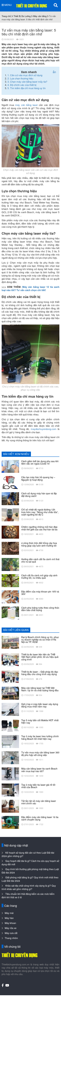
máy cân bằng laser (26, 105)
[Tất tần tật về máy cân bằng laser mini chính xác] (10, 806)
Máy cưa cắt (11, 933)
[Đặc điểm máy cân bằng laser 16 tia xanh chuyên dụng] (10, 822)
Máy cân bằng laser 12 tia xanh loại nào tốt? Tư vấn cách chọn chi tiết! (30, 288)
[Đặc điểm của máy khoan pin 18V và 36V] (10, 596)
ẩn (54, 72)
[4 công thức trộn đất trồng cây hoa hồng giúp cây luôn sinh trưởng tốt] (10, 548)
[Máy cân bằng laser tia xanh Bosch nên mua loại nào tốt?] (10, 773)
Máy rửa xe (10, 928)
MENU (8, 4)
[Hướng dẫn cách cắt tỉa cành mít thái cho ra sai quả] (10, 564)
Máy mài (9, 913)
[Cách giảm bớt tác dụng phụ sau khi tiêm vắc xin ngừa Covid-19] (10, 466)
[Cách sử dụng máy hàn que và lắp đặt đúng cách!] (10, 498)
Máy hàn (9, 918)
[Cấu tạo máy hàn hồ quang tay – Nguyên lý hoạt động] (10, 482)
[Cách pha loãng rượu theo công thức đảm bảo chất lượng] (10, 612)
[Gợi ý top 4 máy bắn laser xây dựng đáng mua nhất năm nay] (10, 708)
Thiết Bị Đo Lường (22, 16)
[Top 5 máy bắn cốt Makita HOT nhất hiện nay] (10, 725)
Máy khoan (10, 923)
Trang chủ (6, 16)
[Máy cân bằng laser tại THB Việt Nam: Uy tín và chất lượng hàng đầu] (10, 692)
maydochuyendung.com (43, 429)
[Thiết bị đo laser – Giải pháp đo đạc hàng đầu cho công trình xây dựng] (10, 676)
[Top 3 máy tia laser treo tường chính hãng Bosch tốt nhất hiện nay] (10, 741)
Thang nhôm (11, 938)
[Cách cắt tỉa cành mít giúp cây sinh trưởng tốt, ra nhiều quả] (10, 580)
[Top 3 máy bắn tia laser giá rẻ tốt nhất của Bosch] (10, 789)
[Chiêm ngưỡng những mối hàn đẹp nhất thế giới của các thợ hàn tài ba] (10, 531)
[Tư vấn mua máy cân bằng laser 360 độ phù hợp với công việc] (10, 757)
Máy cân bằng (40, 16)
